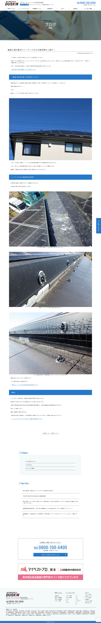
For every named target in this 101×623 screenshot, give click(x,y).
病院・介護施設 (58, 597)
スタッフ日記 (88, 594)
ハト (77, 597)
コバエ (67, 599)
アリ (77, 602)
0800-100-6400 (50, 547)
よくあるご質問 (88, 8)
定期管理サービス (37, 8)
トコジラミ (78, 600)
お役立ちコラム (31, 461)
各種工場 (57, 596)
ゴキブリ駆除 (69, 597)
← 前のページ (45, 433)
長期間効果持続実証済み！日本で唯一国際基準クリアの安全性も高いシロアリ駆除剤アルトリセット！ (48, 508)
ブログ (62, 8)
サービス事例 (30, 468)
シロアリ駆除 (69, 596)
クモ (67, 600)
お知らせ (29, 465)
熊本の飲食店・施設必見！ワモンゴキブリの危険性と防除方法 (38, 490)
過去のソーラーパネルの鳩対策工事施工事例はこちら (24, 385)
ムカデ (67, 602)
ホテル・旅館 (58, 600)
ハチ (77, 596)
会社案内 (75, 8)
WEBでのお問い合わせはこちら (50, 555)
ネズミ (77, 599)
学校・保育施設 (58, 599)
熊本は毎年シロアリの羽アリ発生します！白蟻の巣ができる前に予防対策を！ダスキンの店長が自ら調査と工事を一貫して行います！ (50, 502)
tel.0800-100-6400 (86, 2)
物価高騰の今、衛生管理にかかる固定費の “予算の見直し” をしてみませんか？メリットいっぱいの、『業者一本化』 (50, 514)
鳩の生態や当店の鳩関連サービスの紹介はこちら (23, 69)
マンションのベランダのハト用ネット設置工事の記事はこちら (27, 418)
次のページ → (55, 433)
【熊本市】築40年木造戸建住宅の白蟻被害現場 (34, 496)
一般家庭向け (49, 8)
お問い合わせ (88, 602)
